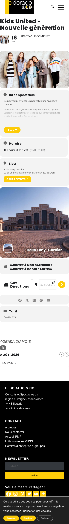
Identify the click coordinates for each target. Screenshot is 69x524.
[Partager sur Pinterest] (41, 300)
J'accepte (11, 518)
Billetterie (16, 403)
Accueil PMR (13, 436)
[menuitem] (50, 7)
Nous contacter (14, 432)
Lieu (12, 163)
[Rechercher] (50, 7)
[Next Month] (67, 354)
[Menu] (59, 7)
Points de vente (20, 408)
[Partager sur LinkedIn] (34, 300)
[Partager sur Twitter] (27, 300)
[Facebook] (8, 494)
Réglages (45, 518)
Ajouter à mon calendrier (31, 265)
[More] (43, 494)
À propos (10, 427)
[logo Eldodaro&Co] (28, 7)
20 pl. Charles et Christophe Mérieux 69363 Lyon (29, 172)
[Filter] (3, 347)
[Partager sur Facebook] (20, 300)
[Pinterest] (22, 494)
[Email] (36, 494)
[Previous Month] (61, 354)
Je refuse (28, 518)
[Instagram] (15, 494)
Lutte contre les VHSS (19, 441)
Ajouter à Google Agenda (31, 269)
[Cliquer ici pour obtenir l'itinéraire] (61, 284)
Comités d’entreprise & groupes (25, 445)
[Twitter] (29, 494)
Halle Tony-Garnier (14, 169)
